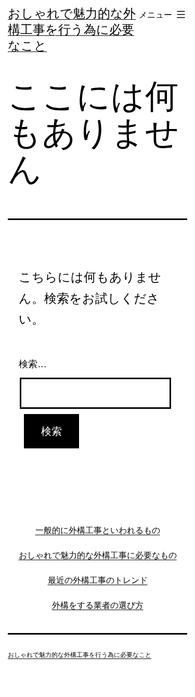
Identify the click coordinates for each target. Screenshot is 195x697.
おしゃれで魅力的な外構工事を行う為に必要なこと (72, 29)
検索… (33, 364)
